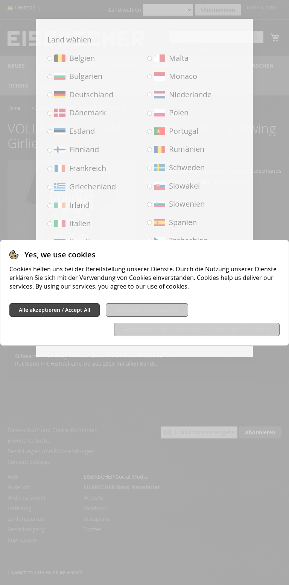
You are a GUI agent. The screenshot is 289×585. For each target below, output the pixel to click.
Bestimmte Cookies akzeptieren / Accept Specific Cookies (196, 329)
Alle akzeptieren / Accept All (54, 309)
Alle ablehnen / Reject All (147, 309)
